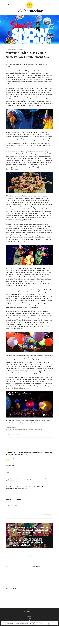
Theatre (21, 49)
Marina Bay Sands (32, 423)
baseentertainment (22, 429)
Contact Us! (29, 609)
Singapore (16, 49)
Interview (29, 614)
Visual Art (29, 616)
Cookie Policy (29, 623)
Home (29, 618)
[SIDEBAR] (29, 555)
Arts (7, 49)
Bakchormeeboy (29, 10)
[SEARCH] (8, 4)
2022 (8, 429)
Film (29, 620)
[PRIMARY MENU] (50, 4)
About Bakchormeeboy (29, 611)
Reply (7, 472)
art (11, 429)
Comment (47, 516)
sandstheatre (32, 429)
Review (11, 49)
